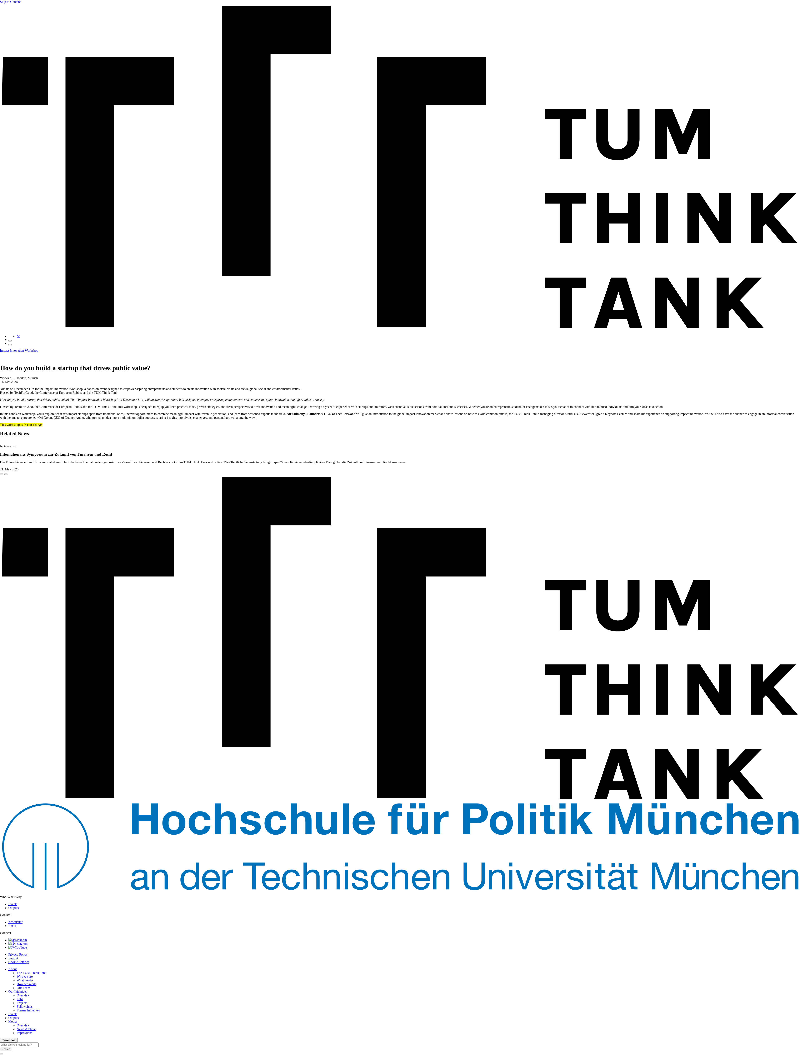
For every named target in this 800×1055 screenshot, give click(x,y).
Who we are (25, 976)
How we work (26, 984)
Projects (22, 1003)
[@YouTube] (17, 947)
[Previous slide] (1, 474)
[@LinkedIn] (17, 940)
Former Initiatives (28, 1010)
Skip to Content (10, 2)
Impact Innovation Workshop (19, 350)
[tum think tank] (400, 329)
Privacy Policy (18, 954)
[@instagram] (18, 943)
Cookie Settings (18, 962)
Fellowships (24, 1006)
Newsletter (15, 922)
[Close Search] (1, 1054)
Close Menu (9, 1040)
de (18, 336)
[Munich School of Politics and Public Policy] (400, 890)
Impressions (24, 1033)
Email (12, 926)
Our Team (23, 988)
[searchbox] (19, 1044)
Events (12, 904)
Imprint (13, 958)
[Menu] (10, 344)
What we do (25, 980)
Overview (23, 995)
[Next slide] (6, 474)
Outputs (13, 908)
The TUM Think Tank (31, 973)
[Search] (10, 340)
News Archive (26, 1029)
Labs (20, 999)
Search (6, 1049)
